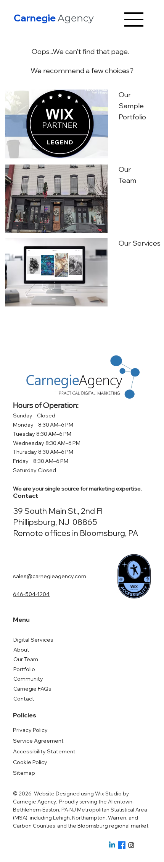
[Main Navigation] (134, 19)
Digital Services (33, 639)
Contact (23, 698)
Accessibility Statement (44, 751)
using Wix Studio (102, 793)
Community (28, 678)
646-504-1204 (31, 594)
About (21, 649)
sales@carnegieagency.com (49, 576)
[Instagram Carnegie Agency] (131, 845)
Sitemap (24, 772)
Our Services (140, 243)
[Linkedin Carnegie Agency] (112, 845)
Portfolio (24, 669)
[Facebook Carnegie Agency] (121, 845)
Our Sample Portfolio (132, 105)
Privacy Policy (30, 730)
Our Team (25, 659)
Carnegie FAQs (32, 688)
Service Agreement (38, 740)
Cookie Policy (30, 762)
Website (44, 793)
